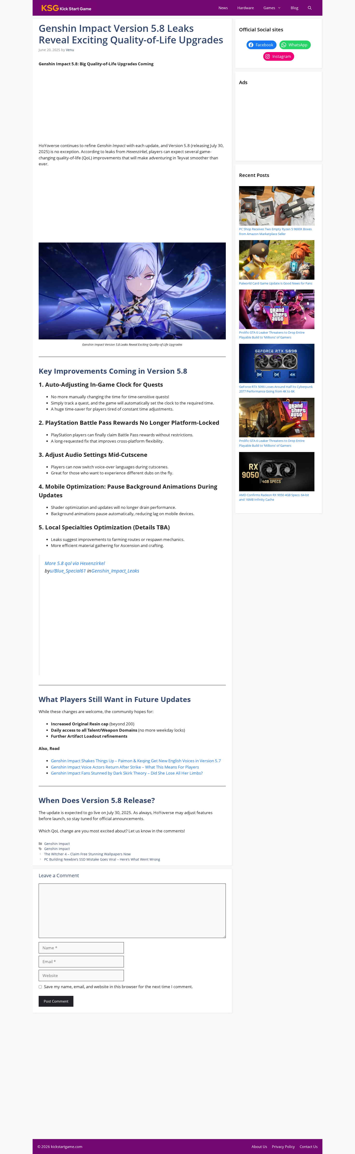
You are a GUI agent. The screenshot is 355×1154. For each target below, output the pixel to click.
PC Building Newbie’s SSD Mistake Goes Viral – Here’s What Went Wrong (102, 859)
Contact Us (309, 1146)
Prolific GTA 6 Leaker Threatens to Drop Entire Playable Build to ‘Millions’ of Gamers (272, 334)
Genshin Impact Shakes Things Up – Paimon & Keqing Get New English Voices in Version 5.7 (136, 760)
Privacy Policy (283, 1146)
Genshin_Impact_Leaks (115, 570)
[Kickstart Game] (66, 8)
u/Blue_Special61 (68, 570)
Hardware (245, 7)
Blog (294, 7)
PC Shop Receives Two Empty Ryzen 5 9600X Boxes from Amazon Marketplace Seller (275, 231)
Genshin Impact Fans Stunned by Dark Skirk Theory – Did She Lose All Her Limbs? (127, 773)
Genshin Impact (57, 843)
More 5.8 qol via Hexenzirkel (75, 563)
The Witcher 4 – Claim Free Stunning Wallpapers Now (87, 854)
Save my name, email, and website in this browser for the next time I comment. (118, 986)
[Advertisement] (132, 107)
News (223, 7)
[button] (309, 8)
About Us (259, 1146)
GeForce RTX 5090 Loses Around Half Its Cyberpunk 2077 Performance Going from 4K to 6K (276, 389)
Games (269, 7)
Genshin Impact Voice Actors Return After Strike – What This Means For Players (125, 767)
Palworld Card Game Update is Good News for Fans (275, 283)
